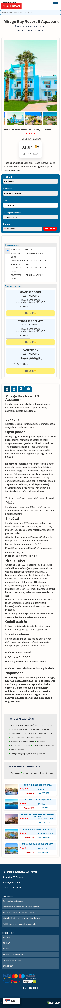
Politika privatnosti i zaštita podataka (19, 924)
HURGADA (25, 139)
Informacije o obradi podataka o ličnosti (21, 907)
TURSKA (6, 937)
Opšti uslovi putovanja (13, 901)
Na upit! (29, 313)
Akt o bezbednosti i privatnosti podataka (21, 918)
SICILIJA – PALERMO (12, 960)
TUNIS (6, 949)
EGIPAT (37, 139)
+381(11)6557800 (39, 3)
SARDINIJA (8, 966)
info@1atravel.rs (39, 7)
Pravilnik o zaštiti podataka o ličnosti (19, 912)
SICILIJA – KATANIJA (13, 954)
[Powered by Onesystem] (53, 1003)
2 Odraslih (11, 229)
